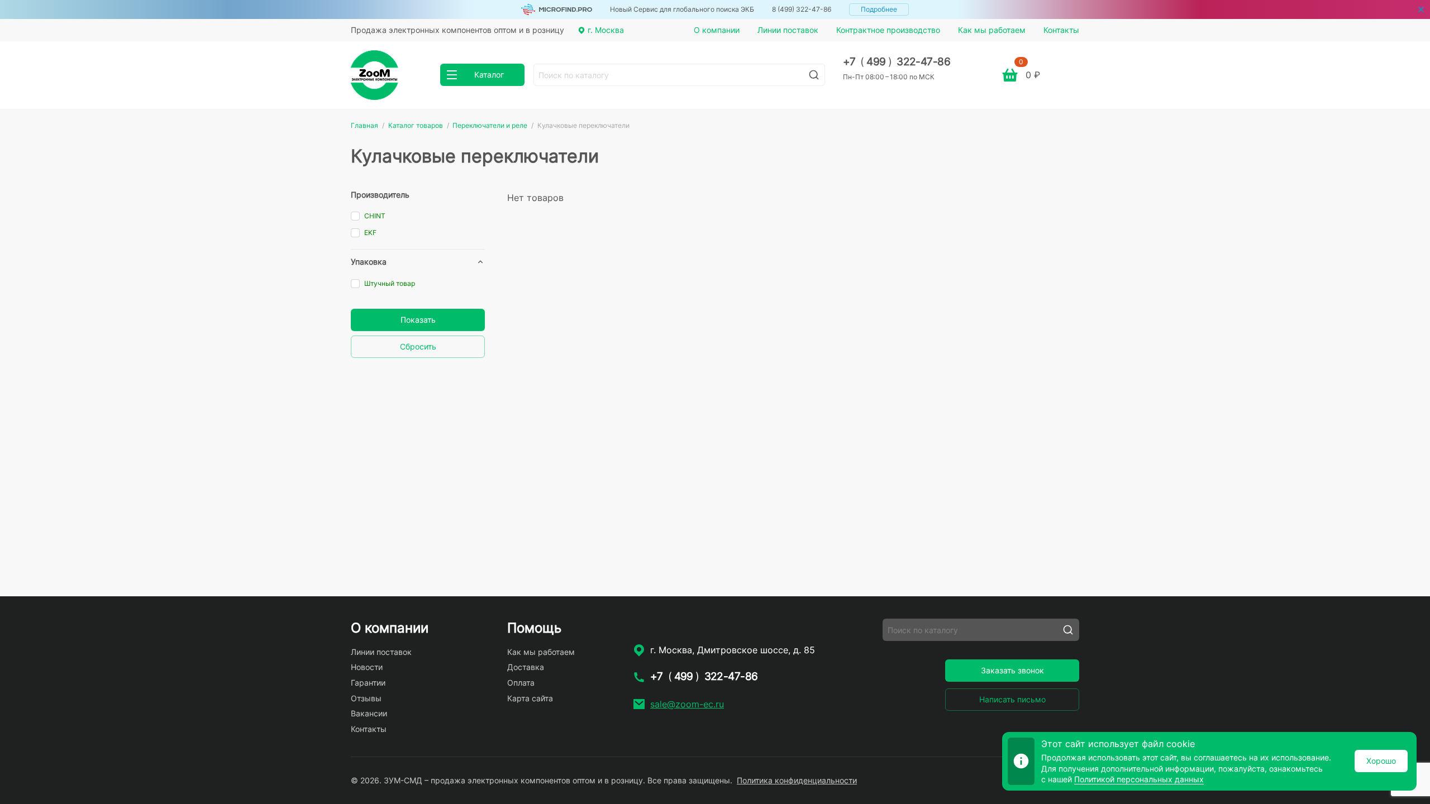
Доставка (525, 667)
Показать (418, 319)
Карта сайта (530, 698)
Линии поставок (787, 30)
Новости (367, 667)
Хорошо (1381, 760)
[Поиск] (814, 75)
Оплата (521, 682)
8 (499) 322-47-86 (801, 9)
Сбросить (418, 346)
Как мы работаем (992, 30)
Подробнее (879, 9)
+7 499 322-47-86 (897, 61)
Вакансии (369, 713)
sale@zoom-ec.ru (687, 704)
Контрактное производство (888, 30)
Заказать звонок (1012, 670)
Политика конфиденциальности (797, 780)
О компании (717, 30)
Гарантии (368, 682)
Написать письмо (1012, 699)
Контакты (1061, 30)
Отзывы (366, 698)
